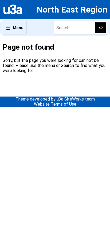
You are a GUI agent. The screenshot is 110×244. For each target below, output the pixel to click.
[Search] (100, 27)
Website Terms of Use (55, 104)
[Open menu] (14, 27)
